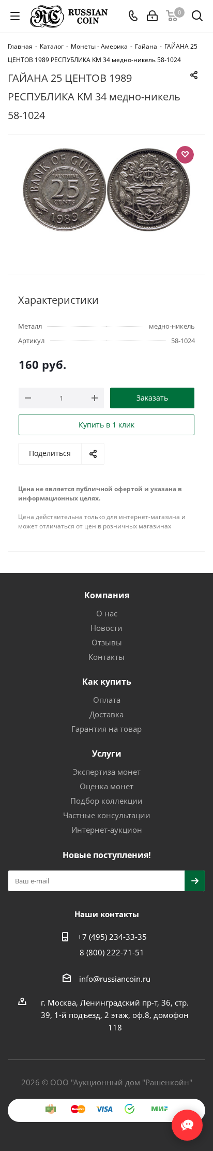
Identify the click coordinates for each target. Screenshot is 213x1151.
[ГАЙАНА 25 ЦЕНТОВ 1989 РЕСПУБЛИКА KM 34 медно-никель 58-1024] (106, 199)
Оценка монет (106, 786)
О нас (106, 613)
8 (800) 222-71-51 (112, 952)
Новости (106, 628)
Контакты (106, 657)
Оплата (106, 700)
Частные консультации (106, 815)
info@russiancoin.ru (114, 978)
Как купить (106, 681)
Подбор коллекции (106, 800)
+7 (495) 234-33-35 (112, 937)
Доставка (106, 714)
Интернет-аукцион (106, 829)
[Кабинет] (152, 16)
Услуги (106, 753)
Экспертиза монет (107, 771)
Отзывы (107, 642)
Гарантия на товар (106, 729)
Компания (106, 595)
